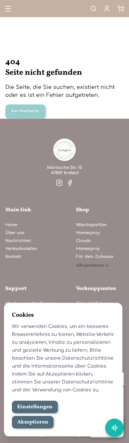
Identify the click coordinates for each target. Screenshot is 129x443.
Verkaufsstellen (21, 248)
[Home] (64, 150)
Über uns (14, 232)
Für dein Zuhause (94, 256)
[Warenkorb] (121, 8)
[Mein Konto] (107, 8)
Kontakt (13, 256)
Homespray (88, 232)
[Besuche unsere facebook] (69, 183)
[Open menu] (7, 9)
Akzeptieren (32, 422)
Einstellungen (35, 407)
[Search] (93, 8)
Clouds (83, 240)
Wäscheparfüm (91, 224)
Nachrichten (18, 240)
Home (11, 224)
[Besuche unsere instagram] (59, 183)
